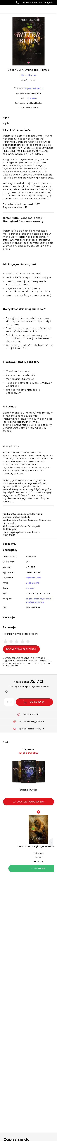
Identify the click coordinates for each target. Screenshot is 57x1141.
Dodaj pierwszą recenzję (21, 649)
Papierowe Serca (34, 88)
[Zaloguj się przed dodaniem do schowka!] (6, 691)
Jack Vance (38, 853)
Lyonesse (31, 98)
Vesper (38, 857)
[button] (28, 41)
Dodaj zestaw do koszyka (31, 802)
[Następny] (51, 842)
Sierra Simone (28, 75)
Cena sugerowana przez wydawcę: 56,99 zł (29, 687)
